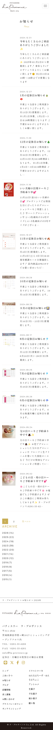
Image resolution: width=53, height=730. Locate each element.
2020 (5, 558)
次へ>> (26, 521)
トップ (5, 670)
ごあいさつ (7, 675)
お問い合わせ (8, 699)
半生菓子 (33, 693)
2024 (5, 541)
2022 (5, 549)
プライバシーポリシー (12, 703)
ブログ (5, 685)
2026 (5, 532)
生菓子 (32, 688)
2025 (5, 537)
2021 (5, 553)
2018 (5, 566)
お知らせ (6, 680)
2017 (5, 570)
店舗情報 (6, 689)
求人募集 (6, 694)
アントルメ (34, 684)
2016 (5, 575)
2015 (5, 579)
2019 (5, 562)
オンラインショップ (11, 708)
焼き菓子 (33, 698)
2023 (5, 545)
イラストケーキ (36, 670)
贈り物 (32, 703)
